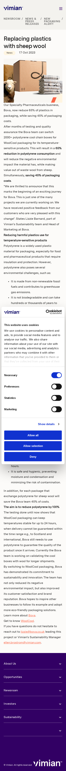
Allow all (32, 435)
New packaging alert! (52, 21)
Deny (33, 456)
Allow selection (33, 445)
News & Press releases (32, 21)
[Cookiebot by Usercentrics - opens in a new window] (46, 312)
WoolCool (27, 621)
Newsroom (12, 19)
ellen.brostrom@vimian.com (22, 642)
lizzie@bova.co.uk (33, 631)
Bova (31, 615)
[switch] (56, 386)
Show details (46, 424)
